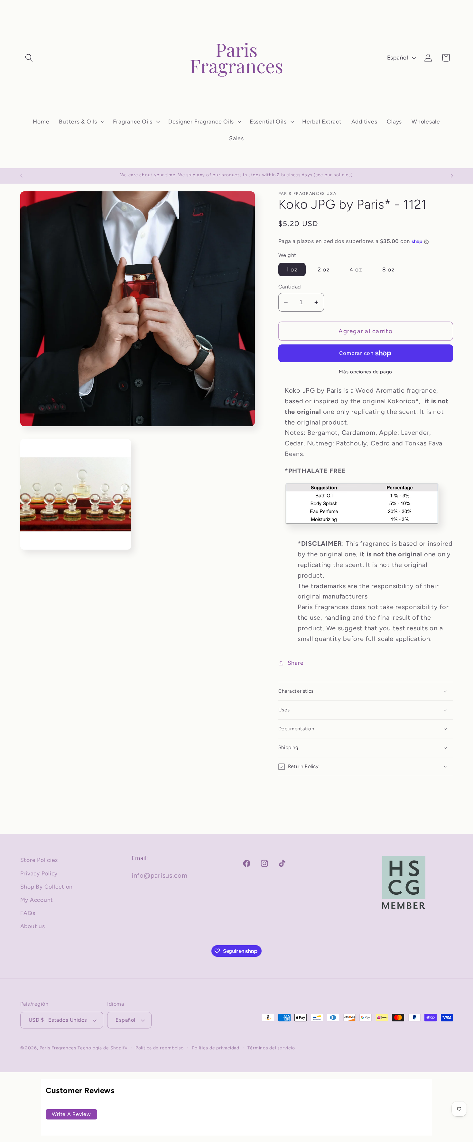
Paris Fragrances (58, 1047)
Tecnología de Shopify (102, 1047)
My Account (36, 899)
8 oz (388, 269)
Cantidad (289, 287)
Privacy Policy (39, 873)
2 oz (324, 269)
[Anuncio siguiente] (452, 176)
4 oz (356, 269)
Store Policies (39, 859)
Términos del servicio (271, 1047)
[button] (29, 58)
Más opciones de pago (365, 372)
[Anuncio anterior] (21, 176)
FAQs (27, 912)
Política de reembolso (159, 1047)
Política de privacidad (215, 1047)
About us (32, 926)
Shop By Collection (46, 886)
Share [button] (296, 662)
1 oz (292, 269)
